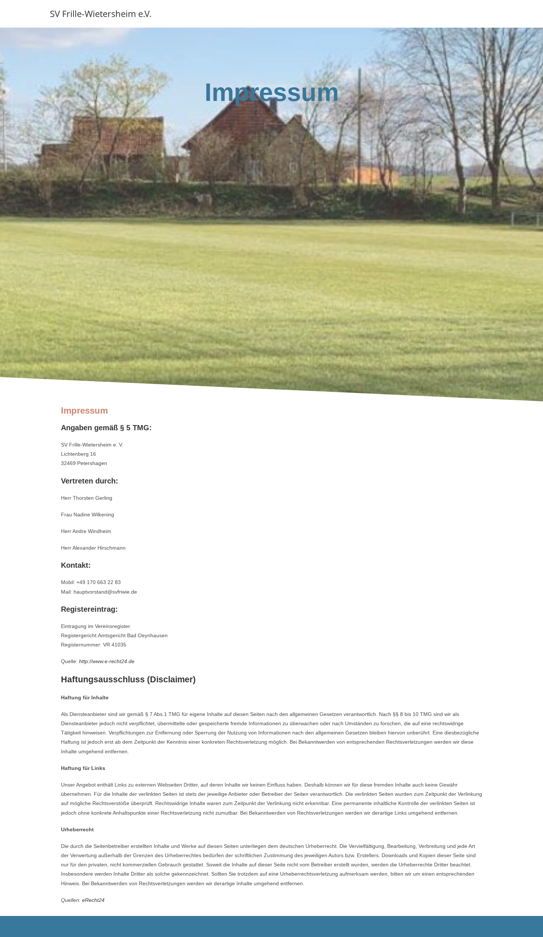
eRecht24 (93, 900)
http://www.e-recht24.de (106, 661)
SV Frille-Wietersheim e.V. (100, 13)
